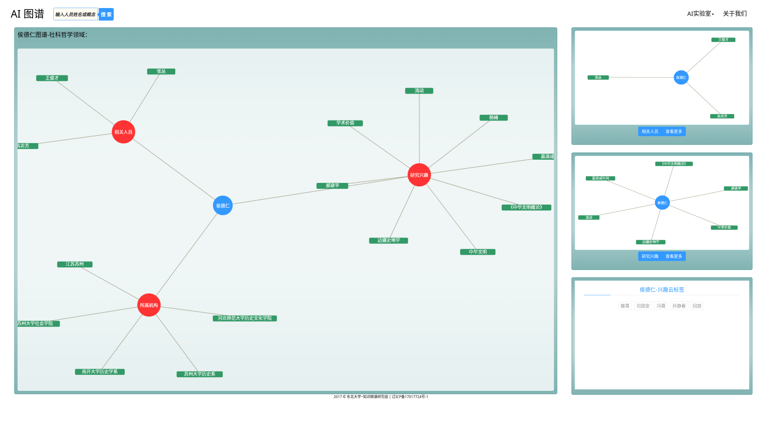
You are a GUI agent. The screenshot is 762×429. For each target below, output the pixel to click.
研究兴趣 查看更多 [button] (662, 256)
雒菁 (625, 306)
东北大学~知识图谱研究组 (368, 396)
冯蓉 (661, 306)
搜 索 (106, 14)
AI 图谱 (27, 14)
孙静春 (679, 306)
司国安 (643, 306)
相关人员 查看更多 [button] (662, 131)
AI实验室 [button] (699, 14)
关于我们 (735, 14)
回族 (697, 306)
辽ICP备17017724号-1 (410, 396)
